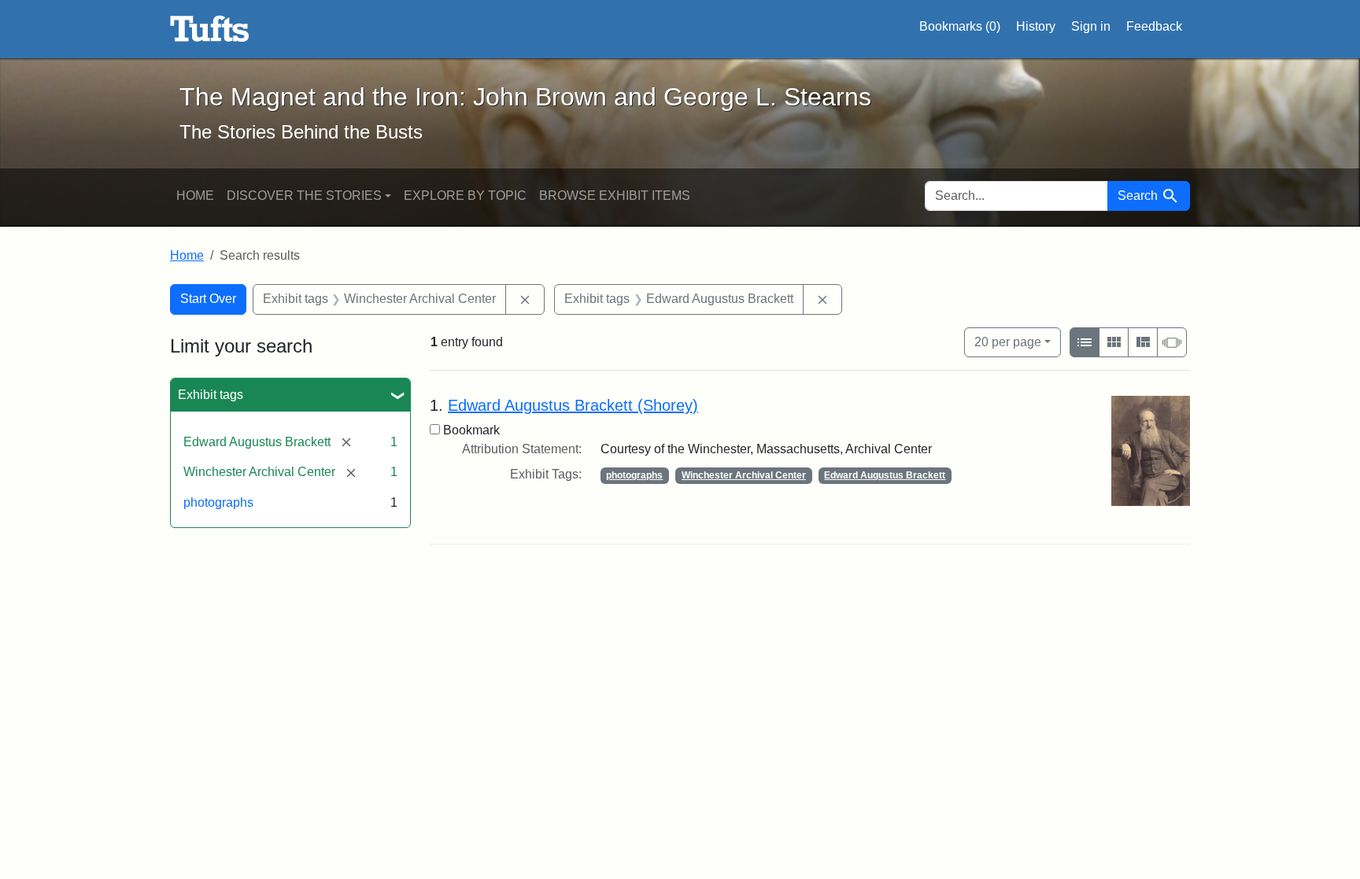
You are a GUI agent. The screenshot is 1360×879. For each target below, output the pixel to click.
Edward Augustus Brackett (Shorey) (573, 405)
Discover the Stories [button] (304, 195)
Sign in (1091, 26)
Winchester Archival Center (744, 475)
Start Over (208, 298)
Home (195, 195)
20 (1007, 341)
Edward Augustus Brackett (884, 475)
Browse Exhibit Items (614, 195)
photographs (218, 502)
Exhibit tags (210, 394)
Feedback (1154, 26)
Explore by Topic (465, 195)
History (1035, 26)
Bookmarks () (959, 26)
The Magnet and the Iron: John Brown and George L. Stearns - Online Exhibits (209, 29)
